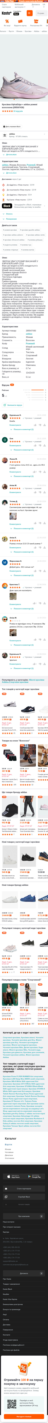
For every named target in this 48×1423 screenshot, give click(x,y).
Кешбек (6, 1294)
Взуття (8, 1145)
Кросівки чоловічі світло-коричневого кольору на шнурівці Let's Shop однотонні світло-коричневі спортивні (23, 1108)
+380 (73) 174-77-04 (11, 1254)
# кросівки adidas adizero (13, 235)
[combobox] (42, 13)
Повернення (8, 1330)
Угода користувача (10, 1340)
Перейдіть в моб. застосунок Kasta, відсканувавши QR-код (29, 1402)
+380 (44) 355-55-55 (11, 1247)
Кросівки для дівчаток (12, 1052)
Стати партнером (6, 5)
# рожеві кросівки (10, 230)
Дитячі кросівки (31, 1047)
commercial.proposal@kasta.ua (15, 1265)
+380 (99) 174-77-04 (11, 1258)
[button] (13, 405)
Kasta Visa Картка (10, 1299)
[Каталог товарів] (30, 13)
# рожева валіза (27, 250)
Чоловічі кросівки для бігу (23, 1040)
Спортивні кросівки (18, 682)
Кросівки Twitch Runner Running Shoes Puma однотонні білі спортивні (23, 1093)
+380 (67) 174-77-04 (11, 1251)
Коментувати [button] (15, 425)
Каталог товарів (24, 1204)
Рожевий (31, 165)
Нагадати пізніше (24, 1417)
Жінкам (8, 1149)
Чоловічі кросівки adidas (14, 1055)
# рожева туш (25, 245)
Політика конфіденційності (13, 1345)
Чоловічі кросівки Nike (13, 1047)
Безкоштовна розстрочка (13, 1304)
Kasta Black (7, 1289)
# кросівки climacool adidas (13, 240)
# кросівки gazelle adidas (30, 230)
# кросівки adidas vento (35, 235)
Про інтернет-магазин (12, 1227)
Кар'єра (6, 1232)
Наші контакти (8, 1222)
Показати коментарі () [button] (24, 429)
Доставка (6, 1325)
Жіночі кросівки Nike (18, 1050)
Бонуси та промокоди (11, 1309)
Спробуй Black (24, 1197)
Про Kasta (7, 1279)
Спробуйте (17, 11)
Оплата (6, 1320)
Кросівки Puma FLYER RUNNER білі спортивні (23, 1076)
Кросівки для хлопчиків (33, 1052)
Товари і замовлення (11, 1284)
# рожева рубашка (35, 240)
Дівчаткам (9, 1155)
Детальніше (11, 154)
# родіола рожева (10, 245)
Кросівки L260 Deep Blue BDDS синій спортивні (23, 1079)
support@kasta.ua (10, 1261)
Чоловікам (9, 1152)
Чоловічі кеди (34, 1050)
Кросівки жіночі (28, 1037)
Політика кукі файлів (11, 1350)
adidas (5, 165)
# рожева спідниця (10, 250)
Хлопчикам (9, 1158)
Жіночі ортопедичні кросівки (24, 1045)
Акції (5, 1314)
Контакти (6, 1335)
